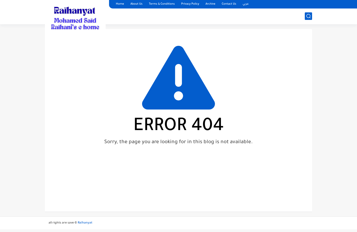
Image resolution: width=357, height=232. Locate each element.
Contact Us (229, 4)
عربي (246, 4)
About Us (136, 4)
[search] (308, 16)
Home (120, 4)
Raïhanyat (85, 223)
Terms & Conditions (162, 4)
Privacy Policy (190, 4)
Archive (210, 4)
